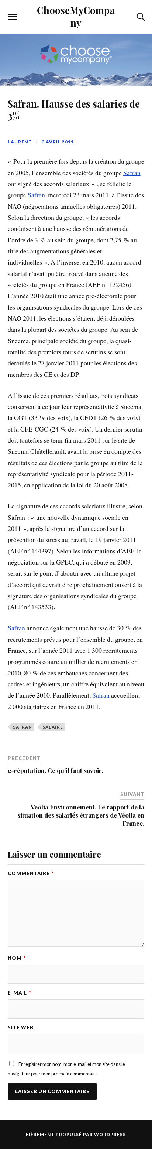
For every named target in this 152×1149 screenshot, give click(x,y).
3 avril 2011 (58, 141)
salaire (52, 726)
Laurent (20, 141)
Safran (132, 172)
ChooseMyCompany (76, 16)
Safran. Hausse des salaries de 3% (74, 109)
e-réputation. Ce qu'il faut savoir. (55, 770)
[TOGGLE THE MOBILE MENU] (12, 17)
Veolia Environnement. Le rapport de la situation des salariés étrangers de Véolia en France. (80, 815)
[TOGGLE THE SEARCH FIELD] (139, 17)
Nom (17, 958)
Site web (21, 1027)
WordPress (110, 1134)
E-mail (19, 993)
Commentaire (31, 873)
